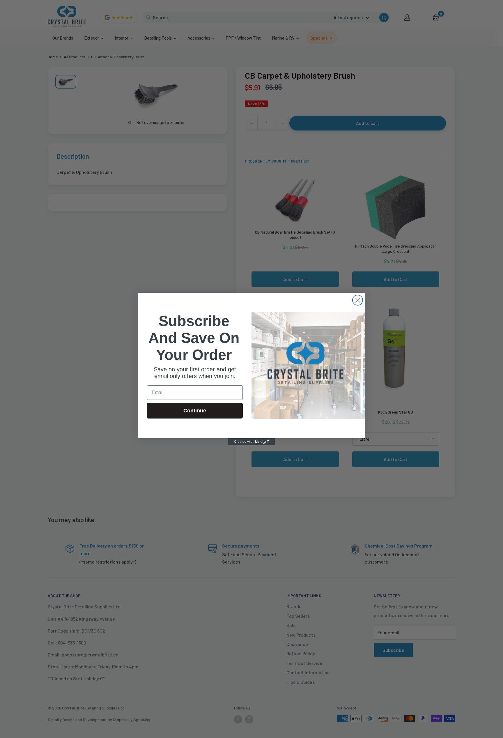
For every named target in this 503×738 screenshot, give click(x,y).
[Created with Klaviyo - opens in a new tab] (251, 441)
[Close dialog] (358, 300)
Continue (194, 411)
